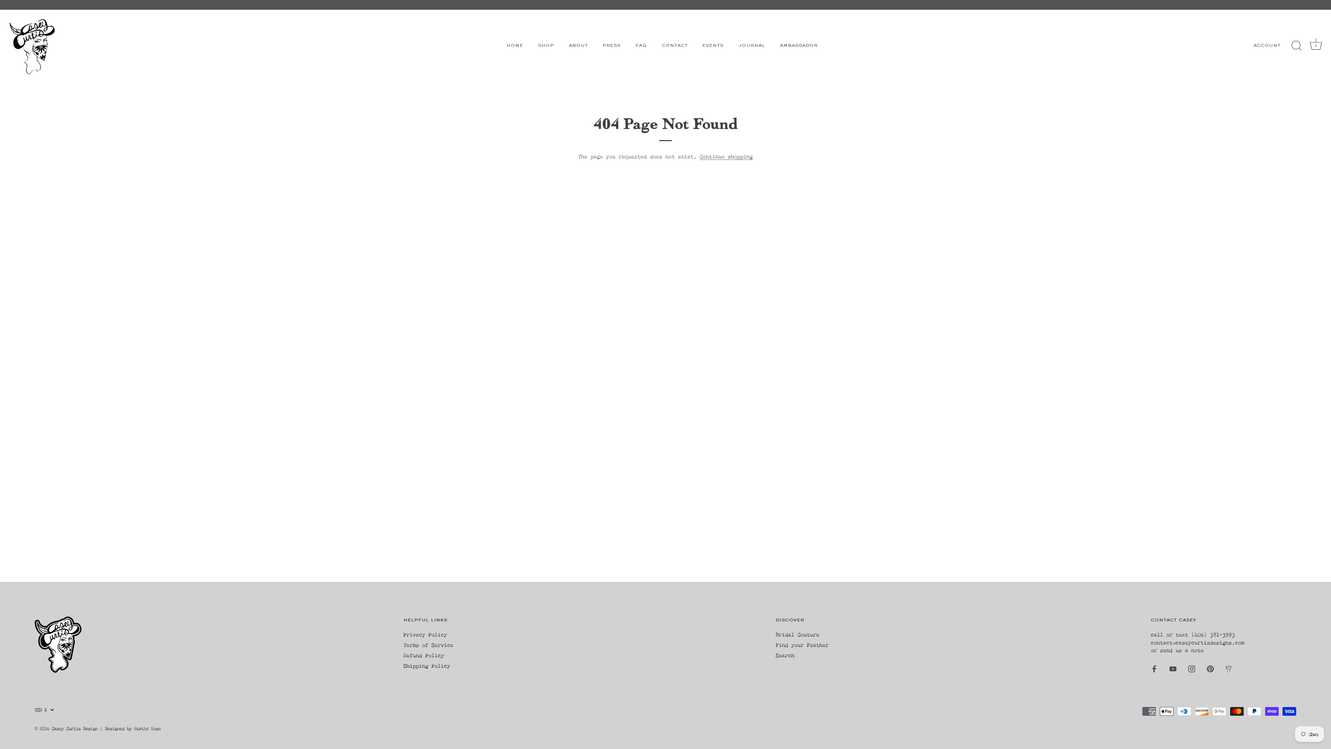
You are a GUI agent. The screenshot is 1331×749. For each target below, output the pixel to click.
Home (514, 45)
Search (785, 655)
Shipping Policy (426, 665)
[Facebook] (1154, 668)
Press (611, 45)
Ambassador (799, 45)
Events (712, 45)
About (578, 45)
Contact (675, 45)
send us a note (1182, 650)
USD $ (41, 709)
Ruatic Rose (147, 728)
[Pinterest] (1210, 668)
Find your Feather (802, 645)
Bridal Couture (797, 634)
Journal (751, 45)
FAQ (641, 45)
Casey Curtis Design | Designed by (93, 728)
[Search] (1296, 45)
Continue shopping (726, 156)
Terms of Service (428, 645)
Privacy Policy (425, 634)
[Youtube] (1172, 668)
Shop (546, 45)
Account (1266, 45)
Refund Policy (423, 655)
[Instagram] (1191, 668)
